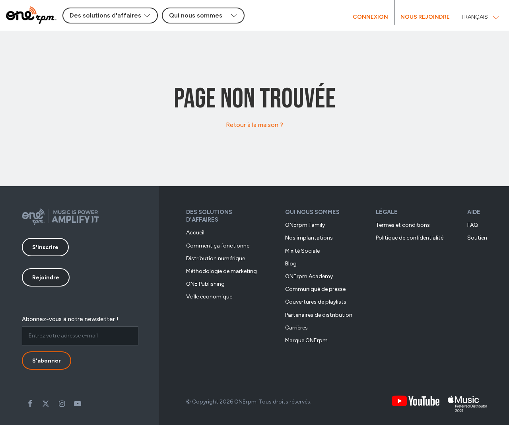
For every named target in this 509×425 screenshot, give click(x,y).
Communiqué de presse (315, 289)
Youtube (78, 403)
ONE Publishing (205, 284)
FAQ (472, 225)
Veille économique (209, 296)
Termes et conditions (403, 225)
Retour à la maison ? (254, 125)
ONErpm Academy (309, 276)
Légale (387, 212)
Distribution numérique (215, 258)
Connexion (370, 17)
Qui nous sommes (312, 212)
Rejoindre (45, 277)
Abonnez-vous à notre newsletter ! (70, 319)
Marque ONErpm (306, 340)
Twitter (46, 403)
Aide (473, 212)
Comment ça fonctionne (217, 245)
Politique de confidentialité (409, 237)
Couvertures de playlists (315, 301)
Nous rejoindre (425, 17)
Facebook (30, 403)
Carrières (296, 327)
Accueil (195, 232)
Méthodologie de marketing (221, 271)
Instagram (62, 403)
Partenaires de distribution (318, 315)
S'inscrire (45, 247)
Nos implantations (309, 237)
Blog (291, 263)
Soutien (477, 237)
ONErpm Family (305, 225)
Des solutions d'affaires (209, 216)
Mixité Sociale (302, 251)
